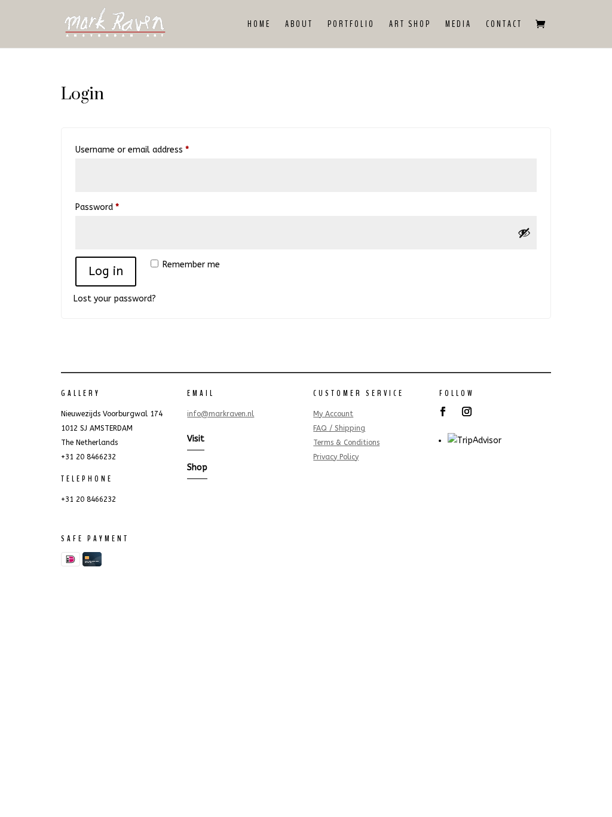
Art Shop (410, 25)
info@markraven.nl (220, 414)
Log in (105, 271)
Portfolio (351, 25)
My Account (333, 414)
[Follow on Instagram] (466, 411)
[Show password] (524, 232)
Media (458, 25)
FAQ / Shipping (339, 428)
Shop (197, 467)
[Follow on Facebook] (442, 411)
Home (259, 25)
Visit (195, 439)
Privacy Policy (336, 457)
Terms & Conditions (346, 442)
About (299, 25)
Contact (504, 25)
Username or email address (148, 149)
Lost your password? (115, 299)
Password (113, 207)
